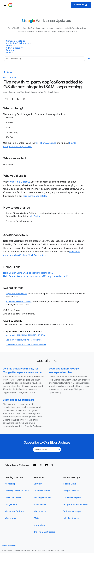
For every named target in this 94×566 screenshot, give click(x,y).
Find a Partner (40, 504)
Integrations (39, 525)
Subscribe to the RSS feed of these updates (26, 345)
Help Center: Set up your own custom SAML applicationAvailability (36, 276)
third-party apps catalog (35, 196)
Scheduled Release (51, 92)
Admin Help (10, 484)
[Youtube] (35, 465)
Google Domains (71, 491)
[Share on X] (24, 99)
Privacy (56, 550)
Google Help (11, 504)
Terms (62, 550)
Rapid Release (30, 92)
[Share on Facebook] (18, 99)
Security (38, 484)
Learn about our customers (18, 399)
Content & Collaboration (18, 43)
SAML (40, 92)
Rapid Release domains (16, 294)
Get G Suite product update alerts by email (26, 335)
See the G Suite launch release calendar (24, 340)
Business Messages (72, 511)
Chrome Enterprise (72, 497)
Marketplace (40, 511)
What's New (10, 518)
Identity (20, 92)
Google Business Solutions (75, 504)
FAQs (36, 518)
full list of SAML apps (45, 143)
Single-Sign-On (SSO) (19, 181)
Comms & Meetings (16, 41)
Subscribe (81, 4)
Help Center (34, 216)
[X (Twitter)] (41, 465)
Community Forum (13, 497)
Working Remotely (42, 497)
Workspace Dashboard (15, 511)
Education (11, 50)
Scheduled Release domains (18, 301)
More (9, 53)
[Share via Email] (6, 99)
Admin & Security (15, 48)
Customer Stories (42, 491)
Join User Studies (71, 518)
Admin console (9, 92)
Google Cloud (69, 484)
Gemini (10, 46)
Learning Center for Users (17, 491)
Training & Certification (44, 532)
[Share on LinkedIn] (12, 99)
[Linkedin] (47, 465)
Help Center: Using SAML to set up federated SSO (28, 273)
